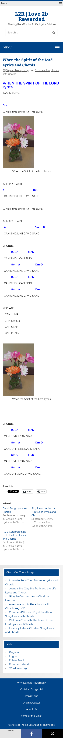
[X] (52, 733)
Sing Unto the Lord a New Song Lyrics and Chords (43, 512)
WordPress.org (18, 668)
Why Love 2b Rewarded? (31, 683)
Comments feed (19, 664)
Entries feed (16, 660)
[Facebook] (31, 733)
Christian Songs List (31, 689)
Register (14, 652)
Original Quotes (31, 703)
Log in (13, 656)
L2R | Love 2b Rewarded (31, 16)
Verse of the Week (31, 716)
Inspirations (31, 696)
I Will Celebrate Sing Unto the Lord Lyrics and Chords (14, 535)
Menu (4, 3)
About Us (31, 709)
